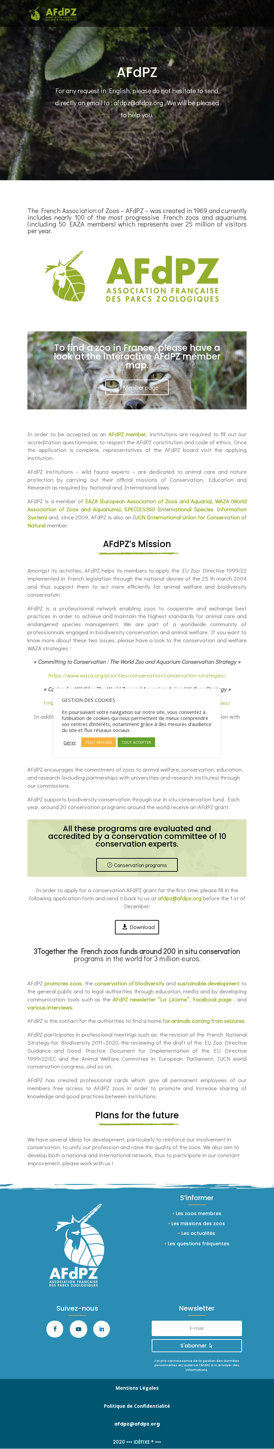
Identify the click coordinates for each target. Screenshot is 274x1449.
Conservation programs (140, 864)
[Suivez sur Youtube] (78, 1329)
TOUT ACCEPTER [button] (136, 742)
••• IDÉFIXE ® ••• (143, 1442)
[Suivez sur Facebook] (54, 1329)
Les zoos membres (198, 1213)
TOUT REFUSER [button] (98, 742)
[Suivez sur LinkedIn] (101, 1329)
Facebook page (212, 999)
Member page (140, 387)
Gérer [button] (69, 742)
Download (142, 927)
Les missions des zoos (198, 1223)
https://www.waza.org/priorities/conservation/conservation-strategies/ (137, 675)
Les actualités (198, 1233)
